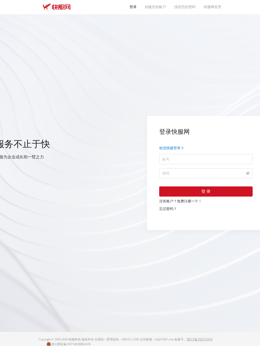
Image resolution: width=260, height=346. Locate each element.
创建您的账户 (155, 7)
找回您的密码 (185, 7)
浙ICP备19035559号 (200, 339)
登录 (133, 7)
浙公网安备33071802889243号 (71, 344)
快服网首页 (212, 7)
